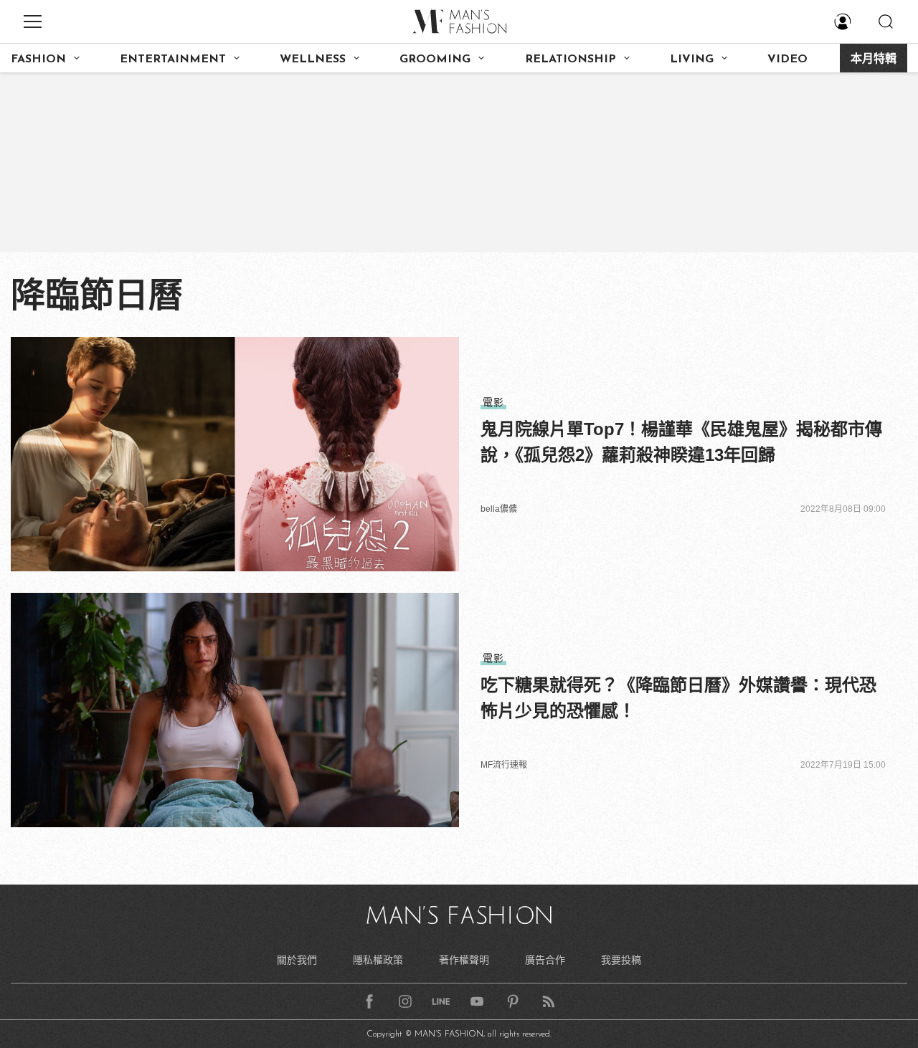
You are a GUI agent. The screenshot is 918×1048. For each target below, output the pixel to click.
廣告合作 (545, 960)
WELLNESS (313, 59)
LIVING (692, 59)
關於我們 (297, 960)
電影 (493, 402)
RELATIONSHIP (570, 59)
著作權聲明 (464, 960)
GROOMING (434, 59)
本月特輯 (873, 59)
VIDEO (787, 59)
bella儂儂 (499, 509)
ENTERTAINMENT (173, 59)
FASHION (38, 59)
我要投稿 (621, 960)
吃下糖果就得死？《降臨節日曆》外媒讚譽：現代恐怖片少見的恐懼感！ (678, 697)
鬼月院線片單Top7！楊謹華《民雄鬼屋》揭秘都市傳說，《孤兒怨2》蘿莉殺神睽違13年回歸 (681, 442)
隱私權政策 (378, 960)
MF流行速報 (504, 765)
